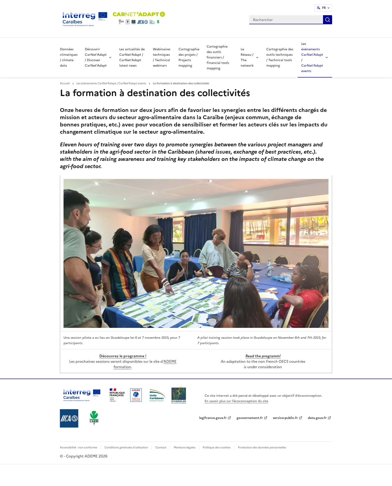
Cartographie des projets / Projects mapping (189, 57)
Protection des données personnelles (262, 447)
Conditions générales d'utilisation (126, 447)
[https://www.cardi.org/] (94, 426)
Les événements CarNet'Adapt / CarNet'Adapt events (312, 57)
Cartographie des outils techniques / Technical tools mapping (279, 57)
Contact (160, 447)
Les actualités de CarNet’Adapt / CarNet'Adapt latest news (132, 57)
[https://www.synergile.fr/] (179, 403)
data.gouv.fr (317, 418)
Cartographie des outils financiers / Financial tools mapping (218, 57)
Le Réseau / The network (247, 57)
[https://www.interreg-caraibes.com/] (82, 403)
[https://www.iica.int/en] (69, 426)
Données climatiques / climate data (69, 57)
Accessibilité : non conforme (78, 447)
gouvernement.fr (250, 418)
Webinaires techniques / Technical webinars (161, 57)
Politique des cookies (216, 447)
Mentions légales (184, 447)
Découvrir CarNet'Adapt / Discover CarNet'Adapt (96, 57)
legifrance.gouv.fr (213, 418)
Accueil (65, 83)
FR (324, 7)
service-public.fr (285, 418)
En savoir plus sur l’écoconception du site (236, 401)
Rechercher (327, 19)
